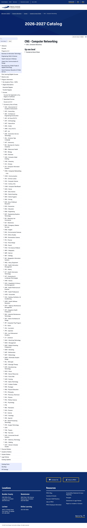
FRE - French (8, 245)
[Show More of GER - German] (3, 253)
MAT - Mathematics (10, 352)
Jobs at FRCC (50, 502)
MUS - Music (8, 371)
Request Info (71, 1)
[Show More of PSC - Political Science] (3, 399)
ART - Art (7, 131)
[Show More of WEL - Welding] (3, 442)
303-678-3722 (6, 500)
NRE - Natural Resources (11, 374)
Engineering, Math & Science (9, 56)
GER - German (9, 253)
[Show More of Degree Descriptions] (1, 84)
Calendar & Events (51, 496)
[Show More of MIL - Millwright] (3, 361)
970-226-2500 (6, 513)
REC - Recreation (9, 407)
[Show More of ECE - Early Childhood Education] (3, 202)
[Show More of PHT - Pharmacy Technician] (3, 394)
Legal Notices (5, 457)
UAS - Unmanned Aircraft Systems (11, 436)
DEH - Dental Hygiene (11, 197)
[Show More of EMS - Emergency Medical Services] (3, 225)
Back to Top (80, 516)
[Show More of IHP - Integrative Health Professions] (3, 310)
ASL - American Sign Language (10, 139)
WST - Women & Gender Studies (11, 445)
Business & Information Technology (11, 53)
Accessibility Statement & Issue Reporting (74, 493)
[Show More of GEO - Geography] (3, 250)
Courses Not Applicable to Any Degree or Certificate (12, 95)
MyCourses (15, 1)
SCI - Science (8, 413)
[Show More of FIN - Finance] (3, 240)
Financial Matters (6, 449)
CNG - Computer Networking (13, 171)
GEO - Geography (9, 250)
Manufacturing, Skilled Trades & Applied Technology (10, 66)
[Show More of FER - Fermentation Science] (3, 237)
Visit (78, 1)
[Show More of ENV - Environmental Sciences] (3, 232)
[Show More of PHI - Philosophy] (3, 392)
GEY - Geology (9, 255)
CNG (7, 173)
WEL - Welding (9, 442)
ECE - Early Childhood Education (11, 203)
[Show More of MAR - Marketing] (3, 349)
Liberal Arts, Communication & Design (10, 62)
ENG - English (8, 229)
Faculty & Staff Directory (53, 499)
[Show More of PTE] (3, 405)
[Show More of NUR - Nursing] (3, 379)
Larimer (5, 506)
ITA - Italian (8, 325)
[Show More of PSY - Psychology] (3, 402)
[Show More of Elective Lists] (0, 76)
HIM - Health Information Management (11, 266)
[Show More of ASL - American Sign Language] (3, 138)
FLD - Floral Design (10, 242)
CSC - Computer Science (11, 181)
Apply (83, 1)
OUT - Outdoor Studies (11, 384)
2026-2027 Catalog (5, 13)
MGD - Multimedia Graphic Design (12, 358)
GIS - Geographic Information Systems (13, 259)
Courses (25, 13)
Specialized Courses (9, 99)
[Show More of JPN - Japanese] (3, 330)
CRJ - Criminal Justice (10, 178)
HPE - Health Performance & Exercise (12, 288)
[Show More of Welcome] (0, 45)
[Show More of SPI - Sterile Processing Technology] (3, 420)
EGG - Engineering (10, 211)
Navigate (68, 497)
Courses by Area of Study (35, 13)
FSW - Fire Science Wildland (12, 248)
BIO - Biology (8, 152)
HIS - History (8, 269)
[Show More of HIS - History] (3, 269)
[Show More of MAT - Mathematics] (3, 352)
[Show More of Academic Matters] (0, 451)
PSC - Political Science (11, 400)
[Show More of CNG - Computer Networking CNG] (3, 170)
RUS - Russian (9, 410)
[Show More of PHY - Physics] (3, 397)
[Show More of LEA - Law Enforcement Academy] (3, 333)
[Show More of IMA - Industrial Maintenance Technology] (3, 314)
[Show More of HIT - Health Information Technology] (3, 272)
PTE (6, 405)
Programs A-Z (5, 51)
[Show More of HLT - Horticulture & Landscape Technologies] (3, 276)
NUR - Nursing (9, 379)
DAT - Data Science (10, 191)
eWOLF (10, 1)
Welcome (4, 46)
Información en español (25, 1)
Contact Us (53, 480)
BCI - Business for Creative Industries (12, 146)
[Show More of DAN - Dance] (3, 189)
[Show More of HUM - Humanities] (3, 294)
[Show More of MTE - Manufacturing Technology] (3, 367)
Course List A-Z (8, 102)
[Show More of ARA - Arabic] (3, 125)
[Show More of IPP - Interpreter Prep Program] (3, 322)
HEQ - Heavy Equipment (11, 262)
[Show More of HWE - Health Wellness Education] (3, 301)
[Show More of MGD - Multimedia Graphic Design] (3, 357)
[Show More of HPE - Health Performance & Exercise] (3, 287)
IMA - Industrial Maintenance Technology (12, 315)
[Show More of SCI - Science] (3, 412)
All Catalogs (5, 469)
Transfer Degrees (7, 90)
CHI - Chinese (8, 164)
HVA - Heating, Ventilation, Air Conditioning (13, 298)
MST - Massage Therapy (11, 364)
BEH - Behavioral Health (11, 149)
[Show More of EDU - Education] (3, 208)
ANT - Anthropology (10, 121)
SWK (6, 427)
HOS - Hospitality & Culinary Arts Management (12, 284)
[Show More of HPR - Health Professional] (3, 291)
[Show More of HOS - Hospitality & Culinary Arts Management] (3, 283)
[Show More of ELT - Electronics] (3, 222)
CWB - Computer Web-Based (13, 186)
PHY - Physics (8, 397)
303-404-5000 (25, 500)
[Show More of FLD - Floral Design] (3, 242)
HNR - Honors (8, 280)
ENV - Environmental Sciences (13, 232)
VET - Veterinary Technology (12, 439)
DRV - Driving (8, 199)
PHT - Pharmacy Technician (12, 395)
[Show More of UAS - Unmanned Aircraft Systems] (3, 435)
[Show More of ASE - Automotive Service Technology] (3, 133)
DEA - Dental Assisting (11, 194)
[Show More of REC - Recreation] (3, 407)
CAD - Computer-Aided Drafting (11, 158)
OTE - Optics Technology (11, 382)
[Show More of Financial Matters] (0, 449)
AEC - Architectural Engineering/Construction (11, 114)
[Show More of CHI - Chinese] (3, 164)
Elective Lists (5, 77)
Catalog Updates (6, 459)
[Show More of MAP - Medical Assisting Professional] (3, 345)
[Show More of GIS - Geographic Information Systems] (3, 258)
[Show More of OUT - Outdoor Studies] (3, 384)
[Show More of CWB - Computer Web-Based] (3, 186)
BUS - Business (9, 154)
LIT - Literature (9, 337)
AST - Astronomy (9, 142)
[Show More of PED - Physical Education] (3, 389)
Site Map (4, 467)
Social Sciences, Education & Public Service (11, 70)
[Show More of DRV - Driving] (3, 199)
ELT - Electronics (9, 223)
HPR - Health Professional (12, 292)
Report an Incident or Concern (74, 503)
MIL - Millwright (9, 362)
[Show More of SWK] (3, 427)
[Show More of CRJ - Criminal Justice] (3, 178)
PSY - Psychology (9, 402)
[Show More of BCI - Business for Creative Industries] (3, 145)
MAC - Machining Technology (13, 340)
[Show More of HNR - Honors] (3, 280)
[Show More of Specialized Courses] (2, 99)
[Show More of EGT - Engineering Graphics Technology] (3, 214)
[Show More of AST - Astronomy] (3, 142)
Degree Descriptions (8, 84)
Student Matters (6, 454)
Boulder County (7, 494)
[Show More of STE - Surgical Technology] (3, 425)
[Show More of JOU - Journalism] (3, 328)
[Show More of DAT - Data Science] (3, 191)
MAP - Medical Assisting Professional (11, 346)
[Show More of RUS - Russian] (3, 410)
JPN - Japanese (9, 330)
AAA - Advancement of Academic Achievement (11, 107)
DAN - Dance (8, 189)
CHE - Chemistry (9, 161)
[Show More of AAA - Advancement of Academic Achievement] (3, 107)
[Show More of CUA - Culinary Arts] (3, 183)
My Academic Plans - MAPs (10, 82)
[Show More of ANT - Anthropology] (3, 120)
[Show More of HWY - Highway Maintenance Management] (3, 305)
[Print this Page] (86, 37)
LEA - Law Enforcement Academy (11, 334)
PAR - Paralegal (9, 387)
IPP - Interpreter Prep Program (13, 323)
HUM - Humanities (10, 294)
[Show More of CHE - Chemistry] (3, 161)
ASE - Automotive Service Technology (12, 134)
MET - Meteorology (10, 355)
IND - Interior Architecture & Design (12, 319)
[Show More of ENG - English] (3, 229)
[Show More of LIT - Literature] (3, 337)
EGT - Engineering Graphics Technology (12, 215)
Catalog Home (5, 464)
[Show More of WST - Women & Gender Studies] (3, 444)
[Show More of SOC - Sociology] (3, 415)
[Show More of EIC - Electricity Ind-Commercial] (3, 218)
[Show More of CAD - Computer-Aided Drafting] (3, 157)
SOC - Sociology (9, 415)
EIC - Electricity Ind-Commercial (10, 219)
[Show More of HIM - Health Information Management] (3, 265)
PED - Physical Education (11, 389)
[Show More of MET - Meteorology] (3, 354)
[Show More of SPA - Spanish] (3, 418)
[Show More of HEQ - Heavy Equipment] (3, 262)
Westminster (25, 494)
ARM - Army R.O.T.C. (10, 128)
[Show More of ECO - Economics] (3, 206)
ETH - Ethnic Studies (10, 235)
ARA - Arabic (8, 126)
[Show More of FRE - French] (3, 245)
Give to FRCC (34, 1)
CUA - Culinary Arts (10, 184)
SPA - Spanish (8, 418)
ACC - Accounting (9, 111)
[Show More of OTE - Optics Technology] (3, 381)
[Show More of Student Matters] (0, 454)
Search (10, 41)
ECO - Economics (9, 206)
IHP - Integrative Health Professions (11, 311)
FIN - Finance (8, 240)
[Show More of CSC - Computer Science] (3, 181)
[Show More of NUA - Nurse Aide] (3, 376)
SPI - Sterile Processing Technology (11, 421)
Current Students (4, 1)
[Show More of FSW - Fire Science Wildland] (3, 247)
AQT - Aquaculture (10, 123)
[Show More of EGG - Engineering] (3, 211)
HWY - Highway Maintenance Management (13, 306)
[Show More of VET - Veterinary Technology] (3, 439)
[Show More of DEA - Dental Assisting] (3, 194)
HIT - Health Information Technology (11, 273)
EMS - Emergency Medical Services (12, 226)
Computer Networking (34, 44)
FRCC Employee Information (53, 505)
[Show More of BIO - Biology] (3, 151)
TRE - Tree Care (9, 433)
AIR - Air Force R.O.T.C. (11, 118)
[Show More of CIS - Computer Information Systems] (3, 166)
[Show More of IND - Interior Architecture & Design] (3, 318)
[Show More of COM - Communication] (3, 176)
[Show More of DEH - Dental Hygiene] (3, 196)
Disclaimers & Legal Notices (73, 500)
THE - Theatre (8, 430)
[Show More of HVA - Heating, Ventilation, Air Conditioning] (3, 297)
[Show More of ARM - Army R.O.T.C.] (3, 128)
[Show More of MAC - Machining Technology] (3, 340)
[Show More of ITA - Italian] (3, 325)
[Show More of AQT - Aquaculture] (3, 123)
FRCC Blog (49, 493)
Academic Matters (6, 452)
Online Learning (26, 506)
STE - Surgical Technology (12, 425)
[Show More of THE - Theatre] (3, 430)
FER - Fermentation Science (12, 237)
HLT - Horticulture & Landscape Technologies (11, 277)
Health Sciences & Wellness (9, 59)
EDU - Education (9, 209)
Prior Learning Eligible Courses (10, 74)
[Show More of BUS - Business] (3, 154)
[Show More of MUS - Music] (3, 371)
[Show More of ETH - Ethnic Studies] (3, 234)
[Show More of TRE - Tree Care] (3, 432)
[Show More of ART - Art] (3, 131)
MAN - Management (10, 343)
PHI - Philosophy (9, 392)
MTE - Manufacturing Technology (10, 368)
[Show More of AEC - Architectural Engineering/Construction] (3, 113)
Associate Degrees (8, 87)
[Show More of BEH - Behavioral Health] (3, 149)
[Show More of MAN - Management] (3, 342)
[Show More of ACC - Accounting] (3, 111)
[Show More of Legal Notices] (0, 457)
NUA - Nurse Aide (9, 376)
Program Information (16, 13)
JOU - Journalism (9, 328)
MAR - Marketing (9, 349)
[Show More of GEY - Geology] (3, 255)
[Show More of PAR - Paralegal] (3, 386)
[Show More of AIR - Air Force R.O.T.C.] (3, 118)
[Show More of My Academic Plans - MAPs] (1, 82)
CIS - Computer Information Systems (12, 167)
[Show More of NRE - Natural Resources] (3, 373)
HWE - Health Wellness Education (11, 302)
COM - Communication (11, 176)
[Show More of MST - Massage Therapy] (3, 364)
